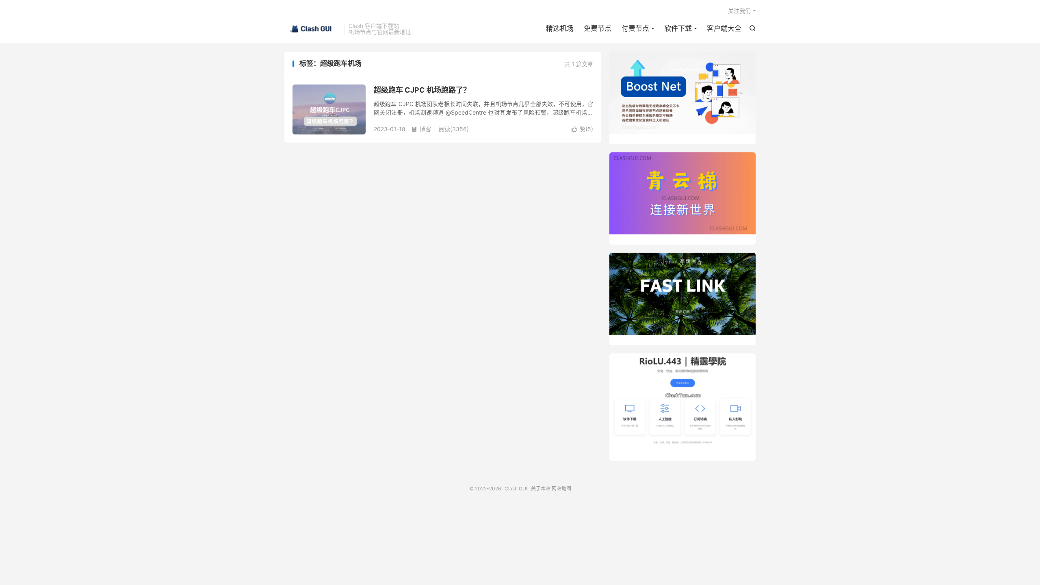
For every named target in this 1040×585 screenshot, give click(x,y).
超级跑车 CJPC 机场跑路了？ (422, 90)
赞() (582, 129)
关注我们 (739, 10)
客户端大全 (724, 28)
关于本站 (540, 488)
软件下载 (678, 28)
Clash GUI (312, 28)
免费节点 (597, 28)
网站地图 (561, 488)
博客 (421, 129)
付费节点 (635, 28)
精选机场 (560, 28)
